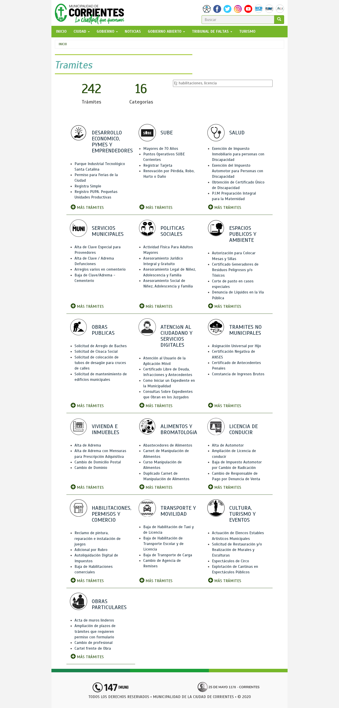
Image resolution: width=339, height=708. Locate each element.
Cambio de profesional (93, 642)
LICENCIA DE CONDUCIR (243, 429)
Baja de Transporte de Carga (167, 555)
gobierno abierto (165, 31)
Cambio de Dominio (90, 467)
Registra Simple (87, 186)
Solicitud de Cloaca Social (96, 351)
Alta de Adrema (87, 445)
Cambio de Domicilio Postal (97, 462)
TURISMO (247, 31)
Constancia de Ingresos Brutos (238, 374)
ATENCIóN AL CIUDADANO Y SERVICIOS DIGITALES (176, 336)
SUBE (167, 132)
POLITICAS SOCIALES (172, 231)
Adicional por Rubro (90, 549)
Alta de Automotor (228, 445)
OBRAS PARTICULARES (109, 604)
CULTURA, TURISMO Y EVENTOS (242, 513)
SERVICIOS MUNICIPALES (108, 231)
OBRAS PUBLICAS (103, 329)
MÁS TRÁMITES (90, 207)
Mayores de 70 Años (160, 148)
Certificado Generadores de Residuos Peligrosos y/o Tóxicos (235, 270)
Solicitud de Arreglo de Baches (100, 346)
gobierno (106, 31)
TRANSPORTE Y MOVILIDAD (178, 510)
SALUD (237, 132)
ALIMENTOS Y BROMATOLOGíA (179, 429)
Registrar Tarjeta (157, 165)
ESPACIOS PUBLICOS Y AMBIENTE (242, 234)
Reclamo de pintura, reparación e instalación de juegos (97, 538)
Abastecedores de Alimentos (167, 445)
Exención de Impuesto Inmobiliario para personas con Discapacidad (238, 154)
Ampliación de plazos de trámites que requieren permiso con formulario (95, 631)
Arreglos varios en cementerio (100, 269)
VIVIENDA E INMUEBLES (105, 429)
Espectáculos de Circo (230, 561)
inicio (61, 31)
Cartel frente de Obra (92, 648)
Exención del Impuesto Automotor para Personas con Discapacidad (237, 171)
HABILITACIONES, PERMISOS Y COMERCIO (111, 513)
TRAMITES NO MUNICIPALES (245, 329)
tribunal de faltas (211, 31)
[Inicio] (91, 12)
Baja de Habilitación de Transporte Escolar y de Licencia (163, 544)
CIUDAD (80, 31)
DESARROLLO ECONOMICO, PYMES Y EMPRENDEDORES (112, 141)
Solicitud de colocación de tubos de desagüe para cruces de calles (100, 363)
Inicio (63, 44)
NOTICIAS (133, 31)
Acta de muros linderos (94, 620)
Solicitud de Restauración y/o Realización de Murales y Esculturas (237, 550)
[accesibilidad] (207, 9)
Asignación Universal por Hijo (236, 346)
